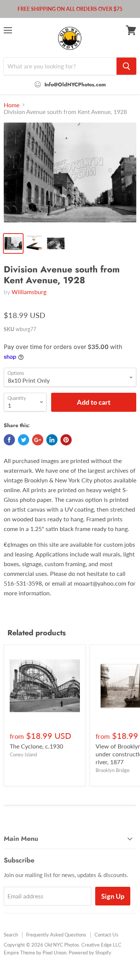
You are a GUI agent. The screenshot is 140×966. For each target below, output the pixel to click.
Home (11, 105)
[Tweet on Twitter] (23, 439)
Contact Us (106, 935)
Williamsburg (29, 291)
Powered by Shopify (90, 953)
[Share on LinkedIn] (51, 439)
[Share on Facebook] (9, 439)
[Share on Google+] (37, 439)
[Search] (126, 66)
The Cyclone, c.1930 (36, 746)
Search (11, 935)
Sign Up (112, 896)
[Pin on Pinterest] (66, 439)
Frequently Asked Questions (56, 935)
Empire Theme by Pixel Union (35, 953)
